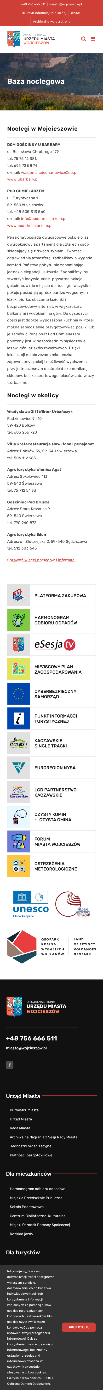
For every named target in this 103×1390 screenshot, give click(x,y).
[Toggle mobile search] (83, 38)
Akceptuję (79, 1327)
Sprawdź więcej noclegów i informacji (41, 560)
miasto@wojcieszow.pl (65, 4)
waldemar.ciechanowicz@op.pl (49, 172)
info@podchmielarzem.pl (43, 218)
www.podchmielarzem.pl (29, 225)
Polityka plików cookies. (24, 1378)
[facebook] (9, 1065)
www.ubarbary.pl (23, 179)
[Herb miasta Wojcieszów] (37, 998)
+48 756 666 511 (31, 1038)
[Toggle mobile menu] (93, 38)
